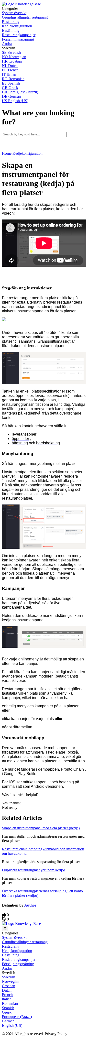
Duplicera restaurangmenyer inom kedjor (33, 870)
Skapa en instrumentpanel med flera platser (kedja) (41, 828)
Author (30, 905)
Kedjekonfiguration (27, 153)
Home (6, 153)
